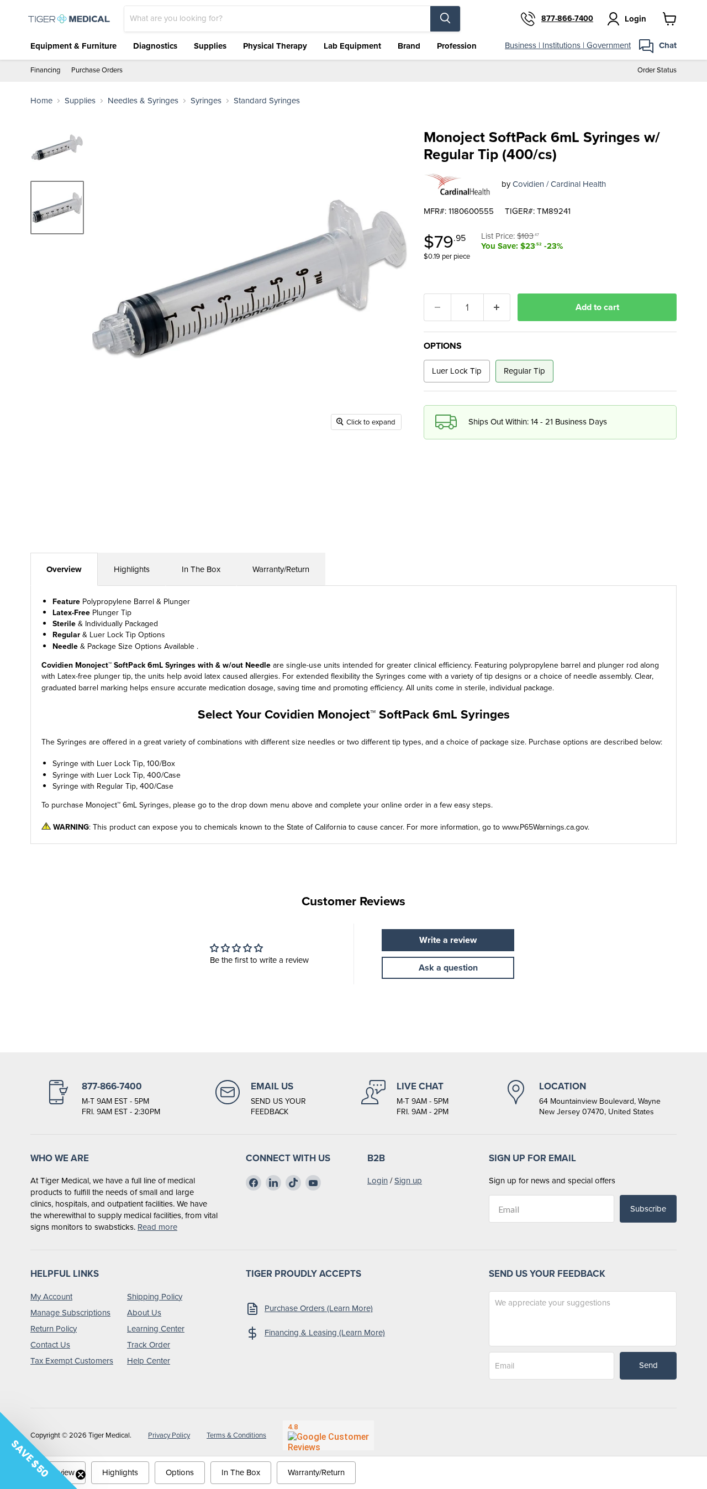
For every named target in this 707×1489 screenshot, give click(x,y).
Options (180, 1472)
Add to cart (597, 307)
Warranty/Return (280, 569)
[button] (38, 1450)
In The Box (201, 569)
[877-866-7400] (103, 1099)
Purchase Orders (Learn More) (319, 1308)
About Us (144, 1313)
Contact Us (50, 1345)
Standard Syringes (267, 101)
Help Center (148, 1361)
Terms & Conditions (236, 1435)
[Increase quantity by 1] (497, 307)
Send (648, 1365)
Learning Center (155, 1329)
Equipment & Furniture (73, 46)
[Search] (445, 19)
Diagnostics (155, 46)
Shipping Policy (154, 1297)
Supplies (210, 46)
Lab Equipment (352, 46)
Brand (409, 46)
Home (41, 101)
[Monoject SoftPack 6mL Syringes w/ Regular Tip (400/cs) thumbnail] (57, 207)
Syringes (206, 101)
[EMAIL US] (260, 1099)
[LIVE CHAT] (405, 1099)
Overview (64, 569)
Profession (457, 46)
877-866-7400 (567, 18)
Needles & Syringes (143, 101)
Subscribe (648, 1209)
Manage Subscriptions (70, 1313)
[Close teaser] (80, 1474)
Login (377, 1181)
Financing (45, 70)
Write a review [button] (448, 940)
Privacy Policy (169, 1435)
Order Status (657, 70)
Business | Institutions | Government (568, 45)
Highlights (132, 569)
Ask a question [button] (448, 967)
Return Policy (53, 1329)
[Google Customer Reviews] (328, 1435)
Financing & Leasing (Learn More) (325, 1333)
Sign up (408, 1181)
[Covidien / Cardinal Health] (458, 184)
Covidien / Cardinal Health (559, 184)
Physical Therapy (275, 46)
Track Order (148, 1345)
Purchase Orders (97, 70)
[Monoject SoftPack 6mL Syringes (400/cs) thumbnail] (57, 147)
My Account (51, 1297)
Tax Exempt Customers (71, 1361)
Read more (157, 1227)
